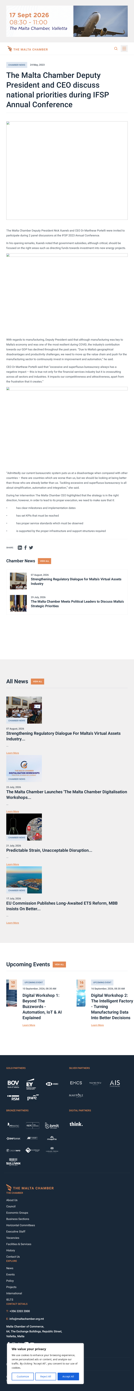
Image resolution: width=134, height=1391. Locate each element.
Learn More (12, 753)
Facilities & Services (18, 1244)
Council (11, 1206)
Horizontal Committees (20, 1225)
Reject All (45, 1376)
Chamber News (16, 65)
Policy (10, 1281)
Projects (11, 1287)
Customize (23, 1376)
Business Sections (17, 1219)
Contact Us (13, 1257)
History (10, 1250)
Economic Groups (17, 1213)
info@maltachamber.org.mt (26, 1319)
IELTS (9, 1300)
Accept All (68, 1376)
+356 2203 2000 (20, 1311)
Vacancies (12, 1238)
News (9, 1268)
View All (44, 561)
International (14, 1293)
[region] (45, 1363)
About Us (11, 1200)
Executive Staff (15, 1232)
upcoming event (34, 982)
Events (10, 1274)
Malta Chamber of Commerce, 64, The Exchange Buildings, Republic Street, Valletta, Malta (34, 1331)
